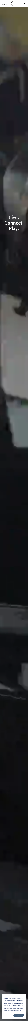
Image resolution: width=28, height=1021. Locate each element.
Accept (18, 1015)
